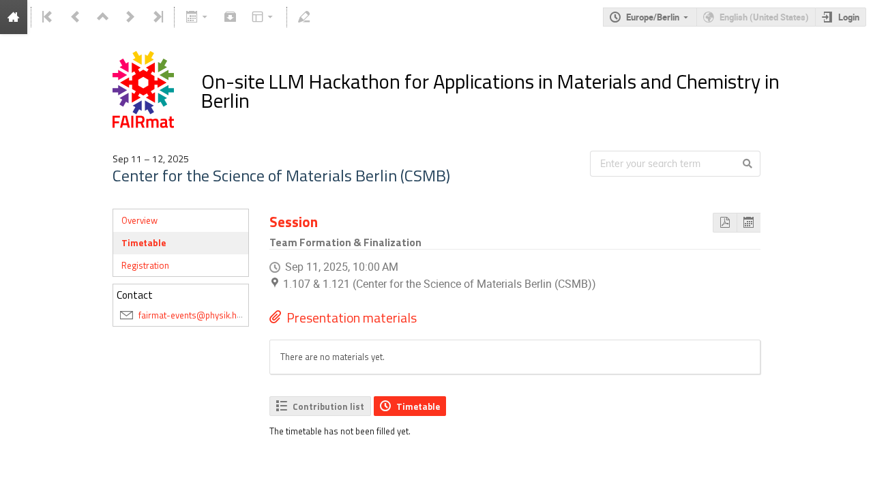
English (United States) (764, 17)
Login (848, 17)
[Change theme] (263, 17)
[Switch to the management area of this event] (304, 17)
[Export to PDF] (725, 223)
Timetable (143, 243)
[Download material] (230, 17)
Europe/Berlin (652, 17)
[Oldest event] (48, 17)
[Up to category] (103, 17)
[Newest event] (157, 17)
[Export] (197, 17)
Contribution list (328, 406)
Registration (145, 265)
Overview (139, 220)
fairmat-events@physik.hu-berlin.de (208, 315)
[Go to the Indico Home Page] (13, 17)
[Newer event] (130, 17)
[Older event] (75, 17)
